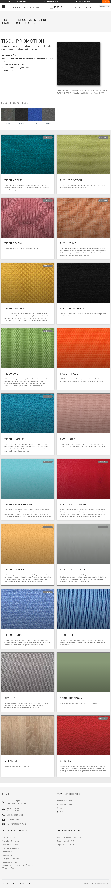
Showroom (17, 7)
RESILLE (9, 698)
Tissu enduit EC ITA (73, 569)
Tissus (39, 7)
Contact (88, 7)
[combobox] (104, 6)
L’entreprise (76, 7)
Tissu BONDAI (13, 635)
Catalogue (29, 7)
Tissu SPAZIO (13, 243)
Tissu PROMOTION (72, 308)
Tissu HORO (68, 439)
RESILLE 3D (67, 635)
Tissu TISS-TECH (71, 180)
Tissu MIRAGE (69, 374)
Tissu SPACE (68, 243)
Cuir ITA (65, 761)
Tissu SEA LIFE (14, 308)
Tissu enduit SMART (74, 504)
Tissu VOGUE (13, 180)
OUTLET (106, 1)
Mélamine (11, 761)
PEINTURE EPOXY (71, 698)
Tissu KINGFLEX (14, 439)
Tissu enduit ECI (16, 569)
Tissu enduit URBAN (18, 504)
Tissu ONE (11, 374)
